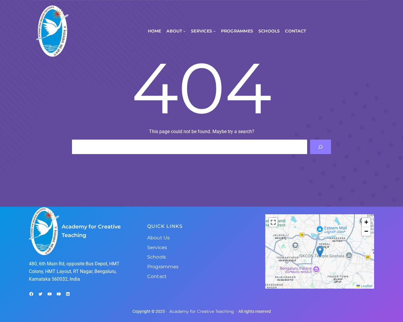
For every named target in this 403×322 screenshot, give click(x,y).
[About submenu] (184, 31)
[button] (320, 252)
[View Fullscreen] (273, 222)
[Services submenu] (214, 31)
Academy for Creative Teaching (201, 311)
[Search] (320, 147)
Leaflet (366, 286)
